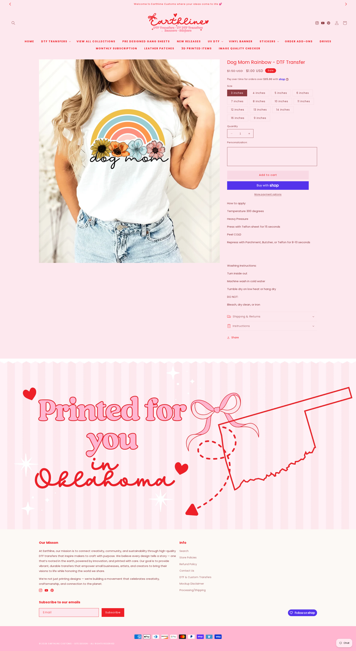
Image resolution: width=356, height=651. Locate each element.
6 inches (302, 93)
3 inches (237, 93)
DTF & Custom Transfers (195, 577)
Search (184, 551)
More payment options (268, 194)
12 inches (237, 109)
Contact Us (186, 571)
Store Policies (188, 557)
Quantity (232, 126)
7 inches (237, 101)
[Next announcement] (346, 4)
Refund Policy (188, 564)
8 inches (259, 101)
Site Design (81, 643)
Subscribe (113, 612)
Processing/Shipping (192, 590)
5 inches (281, 93)
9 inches (260, 118)
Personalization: (237, 142)
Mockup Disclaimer (191, 584)
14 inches (283, 109)
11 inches (304, 101)
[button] (13, 23)
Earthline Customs (60, 643)
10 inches (281, 101)
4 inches (259, 93)
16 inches (237, 118)
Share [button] (235, 337)
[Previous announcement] (10, 4)
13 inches (260, 109)
